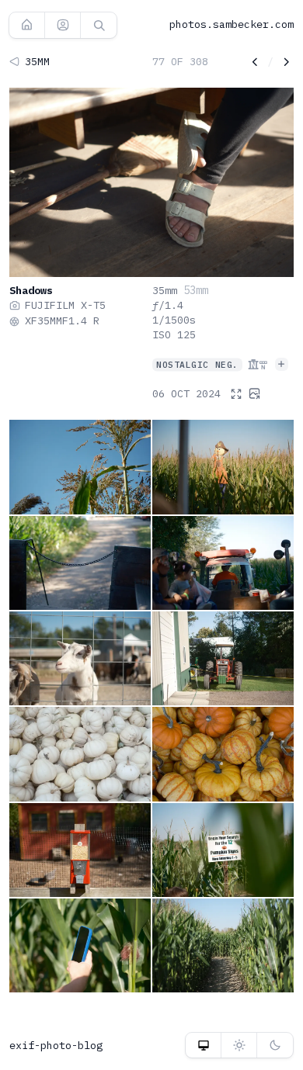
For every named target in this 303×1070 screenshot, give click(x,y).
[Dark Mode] (275, 1045)
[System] (203, 1045)
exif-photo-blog (56, 1045)
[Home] (26, 24)
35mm (164, 290)
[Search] (99, 24)
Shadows (31, 290)
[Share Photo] (255, 393)
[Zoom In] (236, 393)
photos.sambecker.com (231, 24)
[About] (62, 24)
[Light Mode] (238, 1045)
